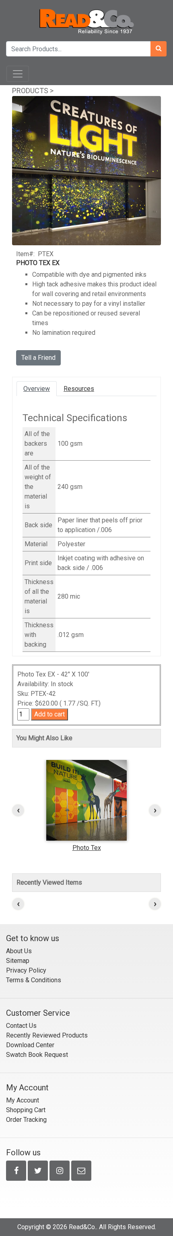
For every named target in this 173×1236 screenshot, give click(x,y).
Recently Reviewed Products (47, 1035)
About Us (19, 951)
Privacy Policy (26, 970)
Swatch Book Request (37, 1055)
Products (30, 90)
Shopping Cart (25, 1110)
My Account (22, 1100)
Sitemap (17, 961)
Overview (36, 389)
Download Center (30, 1045)
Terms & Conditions (33, 980)
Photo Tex (86, 848)
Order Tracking (26, 1119)
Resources (79, 389)
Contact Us (21, 1025)
